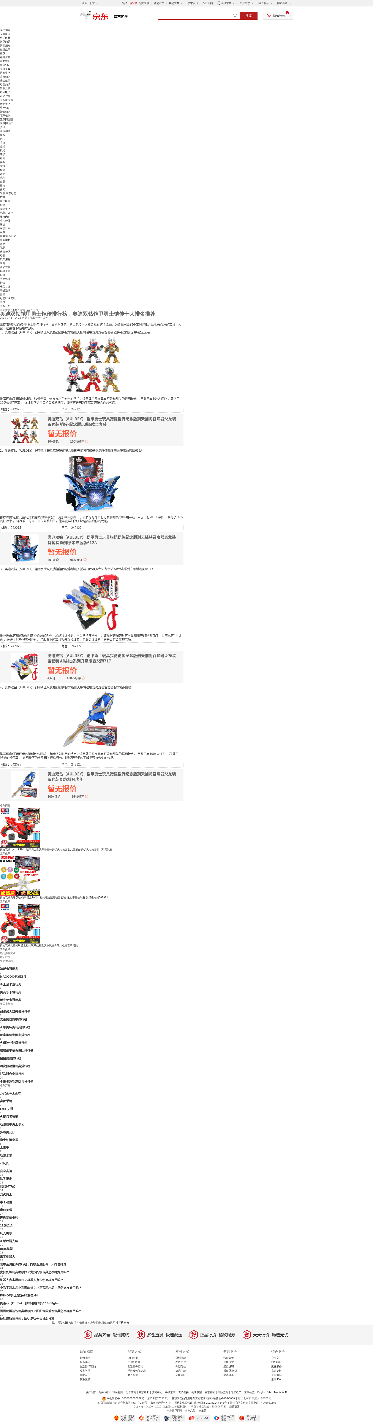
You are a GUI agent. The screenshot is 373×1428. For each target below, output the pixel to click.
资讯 (2, 127)
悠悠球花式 (7, 1186)
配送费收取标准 (137, 1370)
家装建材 (5, 239)
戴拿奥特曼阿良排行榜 (15, 1035)
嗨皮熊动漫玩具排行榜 (15, 1066)
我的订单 (159, 3)
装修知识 (5, 76)
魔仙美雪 (6, 1210)
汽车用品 (5, 259)
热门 (2, 138)
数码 (2, 158)
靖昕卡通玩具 (9, 969)
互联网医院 (6, 119)
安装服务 (5, 33)
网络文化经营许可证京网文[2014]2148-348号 (200, 1402)
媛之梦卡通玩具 (10, 1000)
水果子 (4, 1147)
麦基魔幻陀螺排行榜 (13, 1019)
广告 (2, 197)
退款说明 (228, 1366)
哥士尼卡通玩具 (10, 984)
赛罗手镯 (6, 1101)
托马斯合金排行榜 (12, 1073)
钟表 (2, 282)
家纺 (2, 224)
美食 (2, 162)
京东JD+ (276, 1379)
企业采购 (207, 3)
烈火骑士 (6, 1194)
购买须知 (5, 45)
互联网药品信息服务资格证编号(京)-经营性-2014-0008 (203, 1398)
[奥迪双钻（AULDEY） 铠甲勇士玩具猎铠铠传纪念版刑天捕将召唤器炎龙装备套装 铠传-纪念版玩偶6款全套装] (92, 365)
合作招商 (131, 1392)
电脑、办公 (6, 212)
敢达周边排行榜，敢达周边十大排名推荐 (27, 1318)
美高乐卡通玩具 (10, 992)
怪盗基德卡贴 (9, 1217)
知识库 (111, 1322)
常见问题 (5, 41)
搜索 (248, 15)
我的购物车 (279, 15)
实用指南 (5, 30)
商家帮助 (144, 1392)
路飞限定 (6, 1178)
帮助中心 (5, 61)
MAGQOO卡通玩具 (13, 976)
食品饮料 (5, 267)
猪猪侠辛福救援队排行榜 (16, 1050)
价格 (126, 1322)
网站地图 (62, 1322)
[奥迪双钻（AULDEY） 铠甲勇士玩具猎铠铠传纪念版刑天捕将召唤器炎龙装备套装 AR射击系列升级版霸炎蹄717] (92, 601)
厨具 (2, 204)
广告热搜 (82, 1322)
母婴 (2, 255)
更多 (2, 53)
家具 (2, 232)
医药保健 (5, 278)
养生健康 (5, 80)
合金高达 (6, 1171)
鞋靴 (2, 274)
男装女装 (5, 88)
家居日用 (5, 228)
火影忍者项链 (9, 1116)
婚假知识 (5, 111)
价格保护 (228, 1362)
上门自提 (133, 1357)
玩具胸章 (6, 1233)
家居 (2, 181)
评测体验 (5, 57)
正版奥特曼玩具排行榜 (15, 1027)
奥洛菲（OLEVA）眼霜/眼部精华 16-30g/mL (30, 1303)
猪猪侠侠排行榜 (10, 1058)
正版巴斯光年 (9, 1241)
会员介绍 (85, 1362)
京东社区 (210, 1392)
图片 (54, 1322)
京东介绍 (5, 306)
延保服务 (276, 1366)
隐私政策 (236, 1392)
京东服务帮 (6, 100)
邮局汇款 (180, 1370)
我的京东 (174, 3)
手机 (2, 142)
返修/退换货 (230, 1370)
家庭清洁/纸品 (8, 236)
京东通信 (276, 1375)
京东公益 (249, 1392)
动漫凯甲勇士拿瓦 (12, 1124)
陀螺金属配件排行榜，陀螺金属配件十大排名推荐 (33, 1264)
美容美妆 (5, 68)
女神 (2, 166)
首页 (15, 309)
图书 (2, 294)
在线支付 (180, 1362)
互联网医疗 (6, 123)
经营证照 (234, 1406)
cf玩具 (4, 1163)
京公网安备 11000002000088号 (125, 1398)
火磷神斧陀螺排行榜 (13, 1042)
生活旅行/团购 (88, 1366)
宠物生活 (5, 208)
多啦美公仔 (7, 1132)
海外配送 (133, 1375)
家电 (2, 185)
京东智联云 (94, 1322)
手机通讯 (5, 290)
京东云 (202, 1410)
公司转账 (180, 1375)
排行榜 (119, 1322)
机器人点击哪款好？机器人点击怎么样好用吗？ (31, 1280)
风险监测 (223, 1392)
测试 (2, 302)
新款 (104, 1322)
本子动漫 (6, 1202)
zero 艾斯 (6, 1108)
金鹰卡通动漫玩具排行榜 (16, 1081)
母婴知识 (5, 84)
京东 (109, 17)
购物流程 (85, 1357)
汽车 (2, 177)
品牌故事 (5, 49)
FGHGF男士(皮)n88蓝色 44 (19, 1295)
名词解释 (5, 37)
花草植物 (5, 115)
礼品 (2, 247)
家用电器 (5, 201)
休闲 (2, 189)
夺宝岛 (275, 1357)
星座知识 (5, 107)
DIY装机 (276, 1362)
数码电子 (5, 92)
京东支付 (190, 1410)
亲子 (2, 154)
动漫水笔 (6, 1155)
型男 (2, 170)
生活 (2, 146)
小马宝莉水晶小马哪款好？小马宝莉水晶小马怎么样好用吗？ (41, 1287)
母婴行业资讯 (8, 298)
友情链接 (183, 1392)
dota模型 (6, 1248)
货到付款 (180, 1357)
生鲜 (2, 263)
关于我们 (91, 1392)
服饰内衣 (5, 216)
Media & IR (280, 1392)
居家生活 (5, 72)
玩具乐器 (5, 271)
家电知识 (5, 65)
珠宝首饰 (5, 286)
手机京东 (226, 3)
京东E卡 (276, 1370)
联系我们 (104, 1392)
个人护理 (5, 220)
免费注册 (144, 3)
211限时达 (134, 1362)
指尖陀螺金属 (9, 1140)
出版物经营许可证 (160, 1402)
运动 (2, 173)
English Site (264, 1392)
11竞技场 (6, 1225)
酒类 (2, 243)
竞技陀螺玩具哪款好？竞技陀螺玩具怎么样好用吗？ (35, 1272)
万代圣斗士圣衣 (10, 1093)
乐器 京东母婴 (8, 193)
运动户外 (5, 96)
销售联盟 (196, 1392)
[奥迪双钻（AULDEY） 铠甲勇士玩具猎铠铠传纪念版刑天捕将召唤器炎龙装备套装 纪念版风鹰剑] (92, 720)
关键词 (72, 1322)
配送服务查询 (135, 1366)
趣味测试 (5, 131)
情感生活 (5, 103)
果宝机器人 (7, 1256)
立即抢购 (5, 853)
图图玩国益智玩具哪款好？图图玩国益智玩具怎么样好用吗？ (41, 1311)
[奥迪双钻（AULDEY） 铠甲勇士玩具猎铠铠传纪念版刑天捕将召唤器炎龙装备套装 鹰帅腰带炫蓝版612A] (92, 483)
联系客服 (85, 1379)
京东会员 (193, 3)
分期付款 (180, 1366)
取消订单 (228, 1375)
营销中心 (157, 1392)
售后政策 (228, 1357)
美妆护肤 (5, 251)
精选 (2, 135)
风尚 (2, 150)
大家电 (83, 1375)
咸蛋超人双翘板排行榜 (15, 1011)
